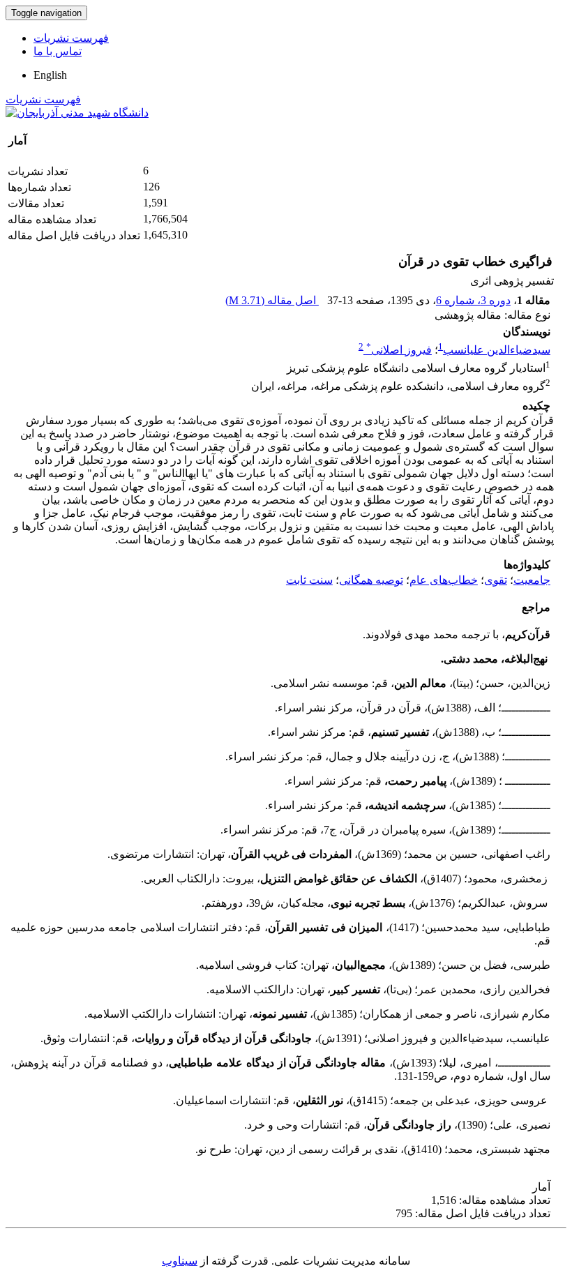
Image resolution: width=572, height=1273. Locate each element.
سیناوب (179, 1261)
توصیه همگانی (371, 580)
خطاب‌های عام (443, 580)
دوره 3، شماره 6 (473, 300)
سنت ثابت (309, 580)
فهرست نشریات (71, 38)
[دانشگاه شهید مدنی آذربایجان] (77, 113)
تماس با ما (57, 51)
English (50, 75)
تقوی (495, 580)
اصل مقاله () (272, 300)
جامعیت (531, 580)
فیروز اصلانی (399, 350)
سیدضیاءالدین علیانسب (496, 350)
